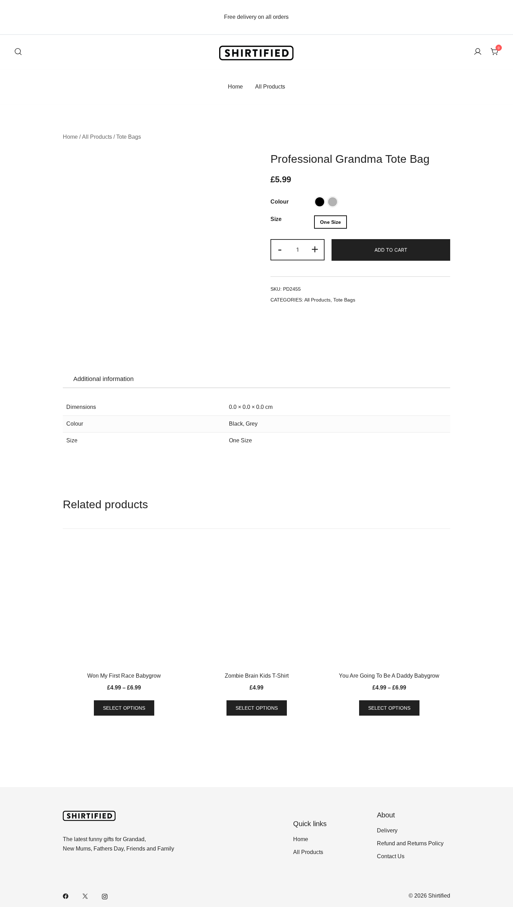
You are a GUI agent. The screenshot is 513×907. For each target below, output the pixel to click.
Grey (252, 424)
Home (235, 87)
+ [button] (314, 249)
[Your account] (478, 52)
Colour (279, 202)
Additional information (103, 378)
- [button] (280, 249)
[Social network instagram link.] (104, 896)
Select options (124, 708)
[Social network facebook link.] (65, 896)
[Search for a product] (18, 52)
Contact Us (390, 856)
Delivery (387, 830)
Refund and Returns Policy (410, 843)
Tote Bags (128, 137)
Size (276, 219)
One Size (240, 440)
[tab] (103, 379)
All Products (270, 87)
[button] (319, 201)
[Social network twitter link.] (85, 896)
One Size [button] (330, 222)
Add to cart (390, 250)
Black (236, 424)
